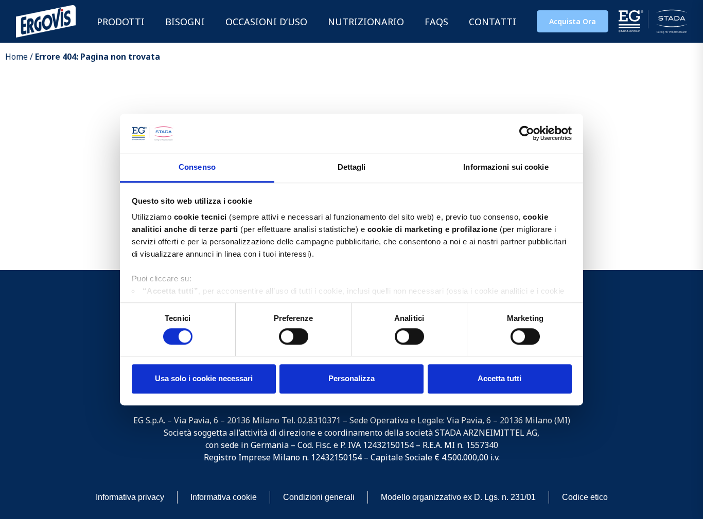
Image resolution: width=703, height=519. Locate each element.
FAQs (436, 21)
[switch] (293, 336)
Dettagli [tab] (352, 167)
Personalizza (351, 378)
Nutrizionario (366, 21)
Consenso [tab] (197, 167)
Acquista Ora (572, 21)
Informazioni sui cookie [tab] (505, 167)
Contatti (492, 21)
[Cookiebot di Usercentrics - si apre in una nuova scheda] (527, 133)
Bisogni (185, 21)
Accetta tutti (499, 378)
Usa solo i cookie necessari (204, 378)
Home (16, 56)
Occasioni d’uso (266, 21)
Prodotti (121, 21)
